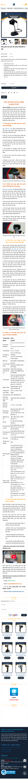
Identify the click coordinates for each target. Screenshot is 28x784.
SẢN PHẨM (9, 8)
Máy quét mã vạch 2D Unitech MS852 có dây (21, 654)
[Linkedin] (11, 92)
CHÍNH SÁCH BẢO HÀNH (6, 749)
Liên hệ (14, 87)
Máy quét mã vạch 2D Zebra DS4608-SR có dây (21, 634)
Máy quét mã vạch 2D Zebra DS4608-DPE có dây (21, 674)
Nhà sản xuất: (4, 54)
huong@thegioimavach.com (10, 765)
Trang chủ (3, 8)
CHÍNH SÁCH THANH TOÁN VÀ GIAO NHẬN (10, 747)
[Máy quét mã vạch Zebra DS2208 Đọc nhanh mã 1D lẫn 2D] (14, 25)
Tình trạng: (3, 83)
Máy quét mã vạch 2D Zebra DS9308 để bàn (7, 634)
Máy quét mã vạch (7, 128)
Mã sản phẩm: (4, 56)
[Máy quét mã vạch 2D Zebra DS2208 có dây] (14, 4)
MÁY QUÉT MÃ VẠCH (18, 8)
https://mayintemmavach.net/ (16, 591)
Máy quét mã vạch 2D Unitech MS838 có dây (7, 674)
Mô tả (4, 97)
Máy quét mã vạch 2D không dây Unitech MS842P (7, 654)
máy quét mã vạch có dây (18, 249)
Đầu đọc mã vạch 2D (8, 189)
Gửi (24, 615)
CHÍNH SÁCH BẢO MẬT (6, 751)
